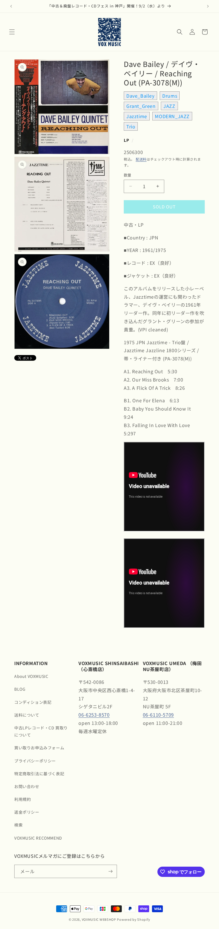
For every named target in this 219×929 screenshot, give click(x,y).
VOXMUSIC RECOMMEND (38, 838)
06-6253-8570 (94, 714)
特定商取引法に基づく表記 (39, 773)
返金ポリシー (26, 812)
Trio (130, 126)
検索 (18, 825)
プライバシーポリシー (35, 761)
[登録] (110, 871)
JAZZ (169, 105)
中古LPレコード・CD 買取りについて (41, 731)
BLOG (19, 689)
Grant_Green (141, 105)
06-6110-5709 (158, 714)
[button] (12, 32)
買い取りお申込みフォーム (39, 747)
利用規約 (22, 799)
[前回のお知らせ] (11, 6)
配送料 (141, 159)
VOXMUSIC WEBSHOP (99, 919)
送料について (26, 715)
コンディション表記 (32, 702)
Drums (169, 95)
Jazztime (136, 116)
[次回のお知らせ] (208, 6)
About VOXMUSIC (31, 676)
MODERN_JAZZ (172, 116)
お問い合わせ (26, 786)
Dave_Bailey (140, 95)
